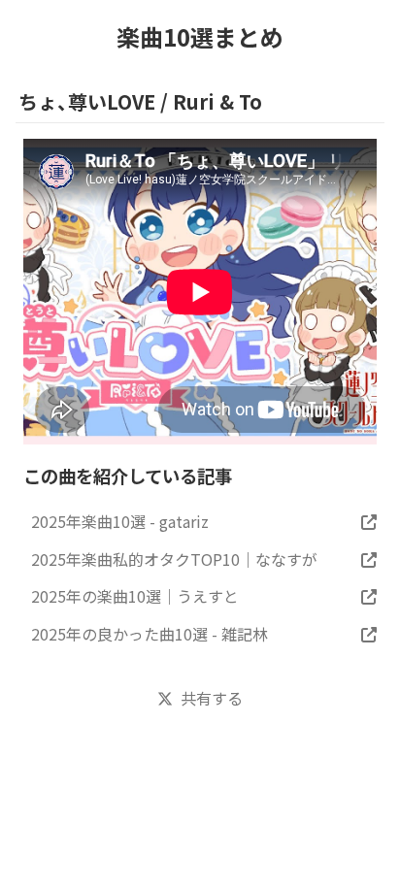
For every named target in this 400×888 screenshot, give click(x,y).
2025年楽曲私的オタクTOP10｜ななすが (174, 559)
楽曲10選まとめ (200, 36)
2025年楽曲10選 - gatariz (120, 521)
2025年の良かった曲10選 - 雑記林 (149, 633)
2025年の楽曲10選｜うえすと (135, 596)
